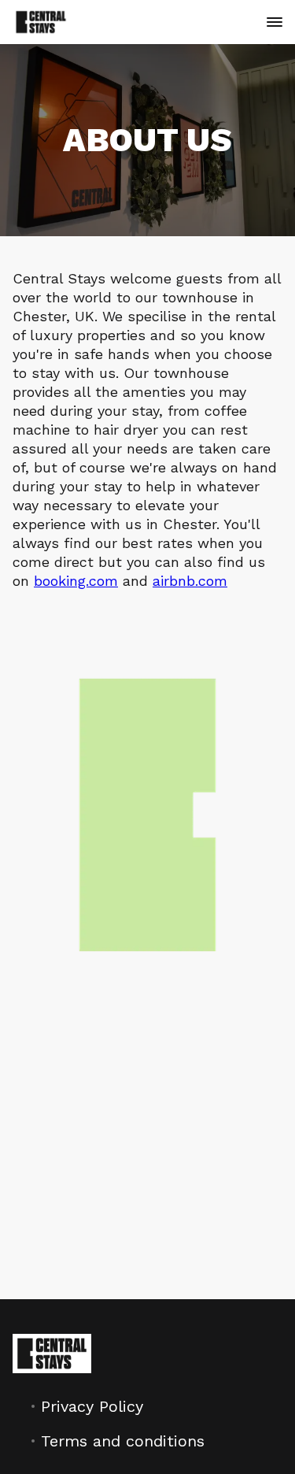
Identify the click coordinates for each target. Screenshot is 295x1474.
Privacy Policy (92, 1406)
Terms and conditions (123, 1441)
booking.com (76, 580)
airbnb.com (190, 580)
